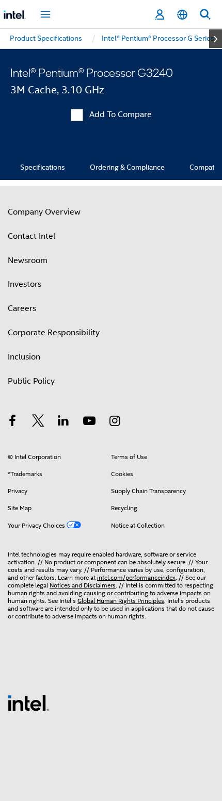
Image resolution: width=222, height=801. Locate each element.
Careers (22, 308)
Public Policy (31, 381)
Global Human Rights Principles (120, 600)
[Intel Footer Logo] (28, 702)
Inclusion (24, 357)
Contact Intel (31, 236)
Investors (24, 284)
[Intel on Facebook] (12, 422)
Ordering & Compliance (127, 167)
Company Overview (44, 212)
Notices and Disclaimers (83, 585)
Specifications (42, 167)
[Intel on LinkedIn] (63, 422)
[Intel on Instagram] (114, 422)
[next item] (215, 38)
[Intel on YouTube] (89, 422)
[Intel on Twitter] (38, 422)
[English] (182, 15)
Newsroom (27, 260)
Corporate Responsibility (54, 333)
